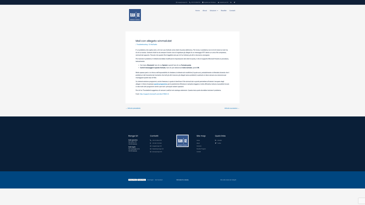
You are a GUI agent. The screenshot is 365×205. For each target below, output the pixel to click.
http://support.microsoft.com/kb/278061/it (154, 94)
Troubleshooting (142, 44)
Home (197, 10)
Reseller (224, 10)
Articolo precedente (133, 108)
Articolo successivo (232, 108)
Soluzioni (213, 10)
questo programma (160, 84)
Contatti (232, 10)
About (205, 10)
